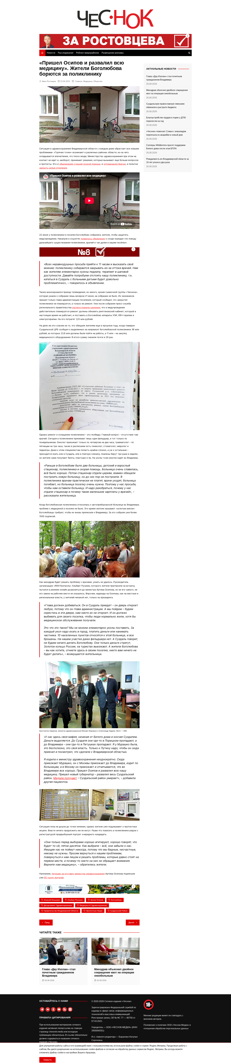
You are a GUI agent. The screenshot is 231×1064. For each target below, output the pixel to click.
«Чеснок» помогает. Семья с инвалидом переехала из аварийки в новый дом (166, 133)
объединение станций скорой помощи (79, 164)
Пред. (47, 922)
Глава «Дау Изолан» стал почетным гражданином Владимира (59, 972)
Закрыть (47, 1060)
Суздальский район (118, 911)
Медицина (87, 81)
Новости (51, 53)
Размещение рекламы (113, 53)
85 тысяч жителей (54, 877)
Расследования (65, 53)
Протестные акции (94, 911)
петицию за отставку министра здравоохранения (78, 873)
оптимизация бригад (115, 164)
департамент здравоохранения (58, 905)
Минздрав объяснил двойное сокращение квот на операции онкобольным (114, 972)
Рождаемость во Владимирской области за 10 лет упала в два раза (167, 161)
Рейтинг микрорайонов (87, 53)
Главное (78, 81)
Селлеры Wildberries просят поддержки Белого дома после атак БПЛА (165, 147)
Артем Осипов (97, 900)
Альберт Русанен (75, 900)
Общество (97, 81)
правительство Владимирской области (61, 911)
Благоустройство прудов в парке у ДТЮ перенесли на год (166, 119)
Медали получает (65, 778)
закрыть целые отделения (53, 168)
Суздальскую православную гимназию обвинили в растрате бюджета (165, 105)
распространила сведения (86, 307)
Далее (131, 922)
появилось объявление (93, 238)
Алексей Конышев (52, 900)
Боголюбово (116, 900)
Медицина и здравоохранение (93, 905)
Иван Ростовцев (49, 81)
